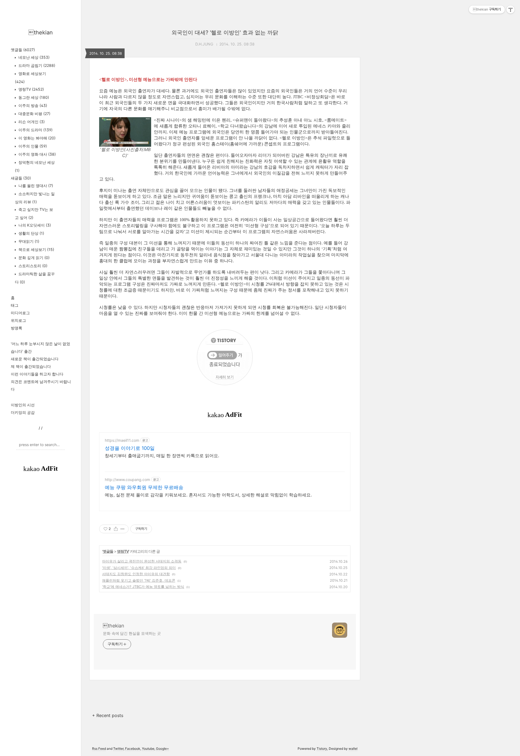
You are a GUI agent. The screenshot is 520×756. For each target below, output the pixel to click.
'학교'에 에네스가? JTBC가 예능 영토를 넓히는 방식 (143, 586)
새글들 (21, 178)
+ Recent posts (107, 715)
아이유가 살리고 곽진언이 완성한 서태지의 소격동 (141, 561)
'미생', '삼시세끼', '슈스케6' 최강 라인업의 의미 (139, 567)
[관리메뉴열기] (510, 9)
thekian (40, 32)
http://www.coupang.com (127, 479)
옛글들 (23, 49)
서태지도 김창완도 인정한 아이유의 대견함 (136, 574)
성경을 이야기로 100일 (130, 448)
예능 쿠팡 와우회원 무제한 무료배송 (144, 487)
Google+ (162, 749)
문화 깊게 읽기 (33, 257)
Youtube (148, 749)
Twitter (118, 749)
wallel (353, 749)
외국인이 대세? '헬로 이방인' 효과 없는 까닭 (224, 32)
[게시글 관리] (122, 529)
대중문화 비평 (33, 113)
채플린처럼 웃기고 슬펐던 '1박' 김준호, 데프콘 (138, 580)
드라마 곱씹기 (36, 65)
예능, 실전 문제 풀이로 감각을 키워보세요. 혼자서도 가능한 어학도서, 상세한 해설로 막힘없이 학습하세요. (208, 495)
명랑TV (30, 89)
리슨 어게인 (31, 121)
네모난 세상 (33, 57)
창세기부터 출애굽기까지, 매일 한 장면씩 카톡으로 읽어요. (162, 455)
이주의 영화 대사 (36, 154)
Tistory (322, 749)
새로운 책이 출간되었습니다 (34, 358)
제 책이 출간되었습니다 (31, 366)
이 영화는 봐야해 (36, 138)
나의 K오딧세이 (34, 225)
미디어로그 (20, 312)
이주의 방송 (32, 105)
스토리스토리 (32, 265)
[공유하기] (115, 529)
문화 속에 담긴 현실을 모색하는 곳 (132, 633)
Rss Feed (99, 749)
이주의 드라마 (35, 129)
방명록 (16, 328)
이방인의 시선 (23, 404)
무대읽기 (28, 241)
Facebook (132, 749)
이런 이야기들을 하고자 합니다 (37, 374)
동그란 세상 (33, 97)
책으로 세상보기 (35, 249)
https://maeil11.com (122, 440)
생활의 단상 (30, 233)
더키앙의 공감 (23, 412)
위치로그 (18, 320)
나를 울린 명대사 (35, 185)
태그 (14, 305)
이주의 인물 (32, 146)
